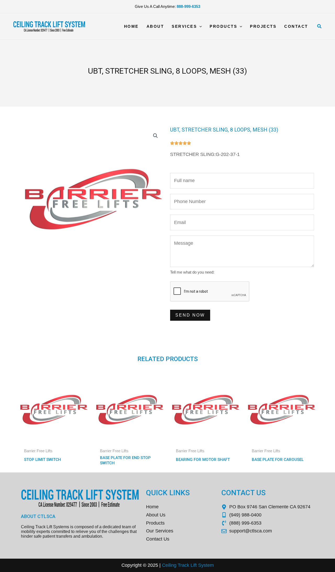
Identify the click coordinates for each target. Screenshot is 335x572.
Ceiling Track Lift (179, 565)
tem (210, 565)
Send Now (190, 315)
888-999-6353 (188, 6)
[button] (319, 26)
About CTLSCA (38, 516)
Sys (201, 565)
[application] (199, 26)
